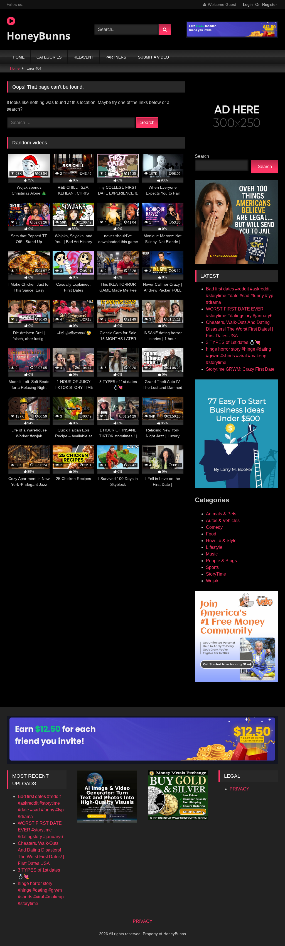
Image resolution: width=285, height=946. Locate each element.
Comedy (214, 527)
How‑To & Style (221, 540)
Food (211, 534)
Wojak (212, 580)
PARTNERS (115, 57)
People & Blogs (221, 560)
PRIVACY (239, 789)
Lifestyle (214, 547)
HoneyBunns (38, 36)
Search (202, 156)
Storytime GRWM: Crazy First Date (240, 369)
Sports (212, 567)
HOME (18, 57)
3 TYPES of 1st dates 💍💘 (233, 342)
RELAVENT (83, 57)
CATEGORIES (49, 57)
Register (269, 4)
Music (212, 554)
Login (248, 4)
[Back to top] (268, 929)
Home (14, 68)
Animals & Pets (221, 513)
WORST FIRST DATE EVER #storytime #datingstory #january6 (40, 830)
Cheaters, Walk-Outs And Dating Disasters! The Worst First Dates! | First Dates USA (239, 329)
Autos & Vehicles (223, 520)
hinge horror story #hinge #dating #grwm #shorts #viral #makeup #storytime (238, 356)
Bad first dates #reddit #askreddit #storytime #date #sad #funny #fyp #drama (239, 296)
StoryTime (216, 574)
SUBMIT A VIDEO (153, 57)
